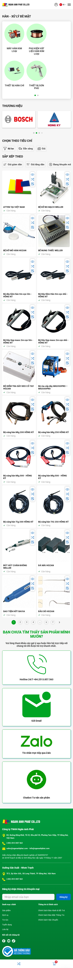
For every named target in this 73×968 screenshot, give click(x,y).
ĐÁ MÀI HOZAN (46, 565)
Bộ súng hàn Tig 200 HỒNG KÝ (18, 521)
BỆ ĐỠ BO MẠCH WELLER (50, 207)
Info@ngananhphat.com (40, 848)
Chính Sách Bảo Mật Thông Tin (51, 915)
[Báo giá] (32, 184)
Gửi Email (36, 720)
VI (63, 5)
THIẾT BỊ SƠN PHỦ (36, 87)
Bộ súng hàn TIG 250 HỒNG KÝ (53, 521)
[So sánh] (32, 179)
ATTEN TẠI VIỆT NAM (14, 207)
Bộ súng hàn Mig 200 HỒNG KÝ (18, 432)
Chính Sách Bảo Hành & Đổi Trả (51, 910)
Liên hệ (5, 929)
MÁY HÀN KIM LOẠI (14, 49)
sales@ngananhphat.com (17, 848)
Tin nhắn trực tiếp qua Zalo (36, 753)
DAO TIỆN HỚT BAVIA (14, 611)
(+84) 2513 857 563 (14, 843)
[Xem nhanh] (32, 174)
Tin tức (5, 920)
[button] (35, 95)
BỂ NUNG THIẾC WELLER (50, 250)
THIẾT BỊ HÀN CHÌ (14, 85)
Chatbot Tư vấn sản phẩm (36, 797)
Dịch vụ (5, 915)
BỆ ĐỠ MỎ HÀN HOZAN (14, 250)
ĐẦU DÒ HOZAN (46, 611)
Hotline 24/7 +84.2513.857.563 (36, 679)
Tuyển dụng (7, 925)
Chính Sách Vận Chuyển (48, 920)
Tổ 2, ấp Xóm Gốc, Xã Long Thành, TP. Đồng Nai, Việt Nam (31, 873)
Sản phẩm (6, 910)
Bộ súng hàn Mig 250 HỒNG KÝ (53, 432)
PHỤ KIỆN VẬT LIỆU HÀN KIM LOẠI (36, 51)
